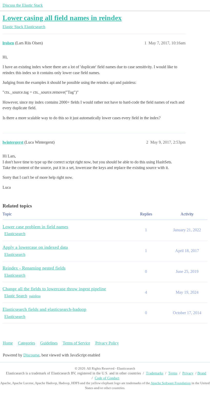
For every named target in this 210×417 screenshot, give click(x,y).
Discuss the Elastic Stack (23, 5)
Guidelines (49, 343)
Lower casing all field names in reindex (62, 18)
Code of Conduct (107, 378)
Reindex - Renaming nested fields (34, 268)
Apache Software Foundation (171, 383)
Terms (172, 373)
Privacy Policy (107, 343)
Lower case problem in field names (35, 226)
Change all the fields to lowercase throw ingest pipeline (54, 288)
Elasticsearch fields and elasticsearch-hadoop (44, 309)
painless (34, 296)
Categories (26, 343)
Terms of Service (76, 343)
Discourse (31, 355)
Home (8, 343)
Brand (201, 373)
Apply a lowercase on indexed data (35, 247)
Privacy (187, 373)
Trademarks (154, 373)
